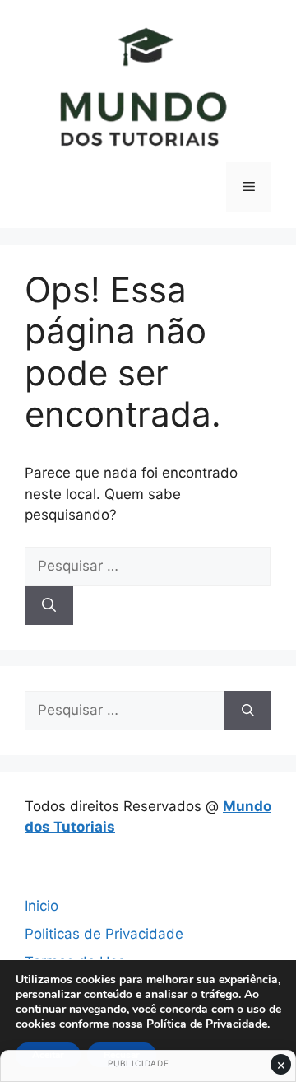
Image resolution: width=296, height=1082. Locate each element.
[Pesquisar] (49, 606)
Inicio (41, 906)
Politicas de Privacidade (104, 934)
